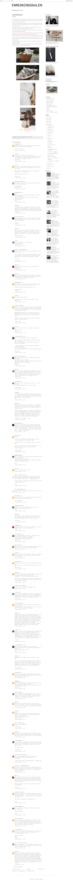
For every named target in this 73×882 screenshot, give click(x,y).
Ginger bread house (51, 105)
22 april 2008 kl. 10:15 (20, 728)
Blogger (41, 879)
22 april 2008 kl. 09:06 (20, 707)
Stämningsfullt (18, 192)
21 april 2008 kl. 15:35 (20, 388)
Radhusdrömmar (18, 282)
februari (50, 164)
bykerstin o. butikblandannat (21, 765)
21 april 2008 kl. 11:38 (20, 270)
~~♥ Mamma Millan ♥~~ (19, 336)
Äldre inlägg (40, 869)
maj (49, 137)
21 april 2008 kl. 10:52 (20, 237)
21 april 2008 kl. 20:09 (20, 521)
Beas (16, 775)
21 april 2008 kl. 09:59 (20, 188)
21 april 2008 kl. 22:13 (20, 588)
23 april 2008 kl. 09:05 (20, 847)
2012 (48, 118)
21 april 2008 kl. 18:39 (20, 502)
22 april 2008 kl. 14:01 (20, 751)
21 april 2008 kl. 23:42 (20, 641)
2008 (48, 124)
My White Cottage (18, 305)
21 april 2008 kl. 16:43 (20, 451)
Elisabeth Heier (50, 102)
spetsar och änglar (19, 181)
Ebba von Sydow (50, 101)
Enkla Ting (49, 104)
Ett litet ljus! (54, 255)
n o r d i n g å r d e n (20, 842)
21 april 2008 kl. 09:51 (20, 150)
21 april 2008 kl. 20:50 (20, 541)
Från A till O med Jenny (20, 754)
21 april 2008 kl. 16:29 (20, 419)
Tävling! (53, 181)
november (50, 127)
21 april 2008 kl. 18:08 (20, 485)
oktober (49, 129)
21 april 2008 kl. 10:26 (20, 225)
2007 (48, 168)
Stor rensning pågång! (52, 151)
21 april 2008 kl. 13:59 (20, 332)
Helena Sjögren (18, 423)
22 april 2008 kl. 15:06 (20, 762)
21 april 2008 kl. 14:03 (20, 352)
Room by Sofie (50, 110)
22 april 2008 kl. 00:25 (20, 652)
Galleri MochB (18, 692)
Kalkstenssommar (18, 806)
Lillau (48, 109)
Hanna (16, 295)
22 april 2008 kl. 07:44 (20, 688)
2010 (48, 121)
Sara (16, 326)
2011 (48, 119)
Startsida (28, 869)
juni (49, 135)
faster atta (17, 672)
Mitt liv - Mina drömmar (20, 249)
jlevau (48, 108)
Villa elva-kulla (18, 603)
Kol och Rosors (18, 534)
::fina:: (16, 629)
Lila (16, 164)
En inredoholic (18, 829)
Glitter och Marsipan (19, 356)
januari (49, 166)
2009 (48, 122)
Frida (16, 710)
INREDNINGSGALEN (26, 5)
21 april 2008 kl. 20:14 (20, 530)
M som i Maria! (54, 200)
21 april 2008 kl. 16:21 (20, 399)
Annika (16, 731)
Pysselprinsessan (18, 505)
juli (49, 133)
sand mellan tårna (19, 792)
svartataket (17, 381)
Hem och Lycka (18, 545)
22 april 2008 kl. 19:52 (20, 802)
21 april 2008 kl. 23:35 (20, 626)
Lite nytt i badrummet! (53, 153)
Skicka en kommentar (18, 866)
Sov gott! (50, 143)
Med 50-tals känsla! (52, 156)
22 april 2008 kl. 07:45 (20, 698)
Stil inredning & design (52, 112)
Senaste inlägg (15, 869)
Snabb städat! (51, 154)
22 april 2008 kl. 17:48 (20, 772)
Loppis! (49, 146)
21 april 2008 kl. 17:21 (20, 471)
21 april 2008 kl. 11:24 (20, 261)
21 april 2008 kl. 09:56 (20, 161)
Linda (16, 552)
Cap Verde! (53, 246)
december (50, 125)
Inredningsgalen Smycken (52, 106)
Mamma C (16, 264)
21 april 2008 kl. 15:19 (20, 365)
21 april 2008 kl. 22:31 (20, 599)
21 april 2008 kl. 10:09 (20, 202)
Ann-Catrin (17, 435)
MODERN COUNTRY (18, 455)
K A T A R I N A (18, 216)
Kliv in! (49, 140)
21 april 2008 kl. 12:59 (20, 278)
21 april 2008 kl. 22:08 (20, 582)
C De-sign (17, 592)
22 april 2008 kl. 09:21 (20, 719)
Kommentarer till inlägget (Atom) (27, 870)
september (50, 130)
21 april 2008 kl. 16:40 (20, 431)
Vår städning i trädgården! (53, 161)
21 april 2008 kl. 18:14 (20, 492)
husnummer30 (17, 144)
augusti (49, 132)
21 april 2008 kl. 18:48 (20, 510)
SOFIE (16, 702)
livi (16, 240)
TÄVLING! (53, 220)
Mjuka (16, 369)
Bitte (16, 851)
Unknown (16, 572)
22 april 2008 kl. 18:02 (20, 788)
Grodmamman (17, 525)
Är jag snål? (54, 237)
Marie (16, 273)
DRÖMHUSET (17, 681)
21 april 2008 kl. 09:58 (20, 177)
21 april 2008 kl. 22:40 (20, 609)
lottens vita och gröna (20, 585)
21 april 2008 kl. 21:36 (20, 568)
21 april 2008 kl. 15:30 (20, 377)
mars (49, 163)
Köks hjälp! (50, 147)
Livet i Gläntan (18, 818)
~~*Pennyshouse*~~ (19, 740)
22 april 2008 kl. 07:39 (20, 677)
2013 (48, 116)
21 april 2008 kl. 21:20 (20, 549)
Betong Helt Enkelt (51, 98)
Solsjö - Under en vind (20, 474)
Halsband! (50, 159)
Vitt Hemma (17, 495)
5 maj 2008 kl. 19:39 (19, 864)
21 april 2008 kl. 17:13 (20, 464)
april (49, 138)
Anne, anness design (19, 489)
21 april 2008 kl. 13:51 (20, 322)
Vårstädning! (50, 141)
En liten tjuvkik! (51, 144)
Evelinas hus (17, 561)
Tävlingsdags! (54, 210)
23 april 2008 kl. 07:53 (20, 839)
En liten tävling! (55, 190)
